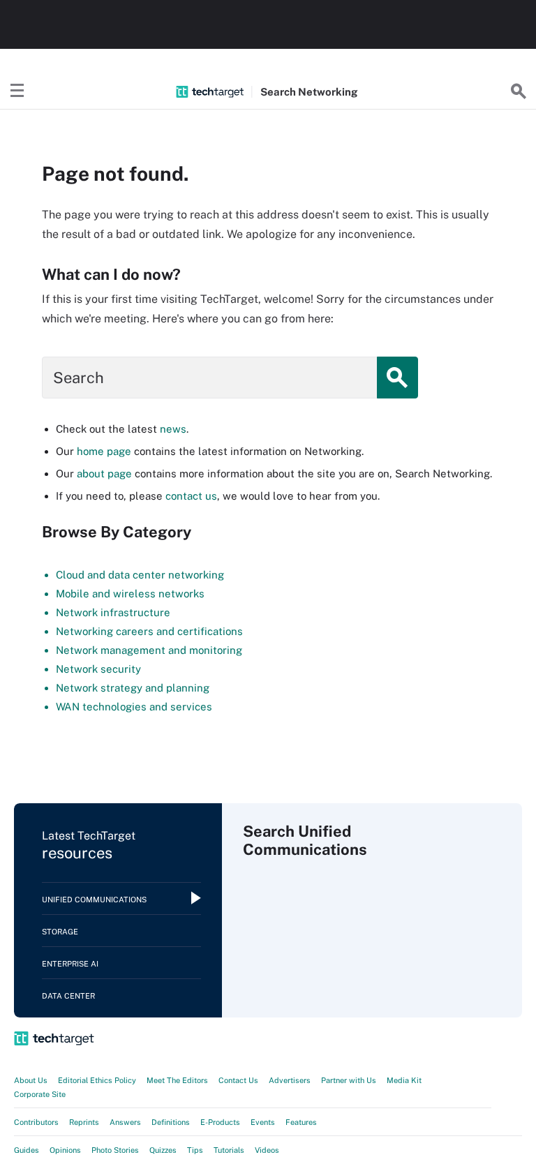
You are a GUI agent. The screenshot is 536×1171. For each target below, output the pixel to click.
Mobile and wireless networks (130, 593)
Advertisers (290, 1080)
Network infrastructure (113, 612)
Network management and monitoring (149, 650)
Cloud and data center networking (140, 575)
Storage (60, 931)
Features (301, 1122)
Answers (125, 1122)
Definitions (170, 1122)
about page (104, 473)
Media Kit (404, 1080)
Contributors (36, 1122)
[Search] (518, 91)
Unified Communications (94, 899)
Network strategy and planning (132, 688)
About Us (30, 1080)
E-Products (220, 1122)
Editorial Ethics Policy (97, 1080)
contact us (191, 496)
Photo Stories (115, 1150)
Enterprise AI (70, 964)
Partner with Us (348, 1080)
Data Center (68, 996)
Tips (195, 1150)
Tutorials (229, 1150)
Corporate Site (40, 1094)
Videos (267, 1150)
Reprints (84, 1122)
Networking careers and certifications (149, 631)
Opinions (65, 1150)
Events (263, 1122)
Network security (98, 669)
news (173, 429)
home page (104, 451)
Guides (26, 1150)
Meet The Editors (177, 1080)
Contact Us (238, 1080)
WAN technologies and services (134, 707)
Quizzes (163, 1150)
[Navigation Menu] (17, 91)
